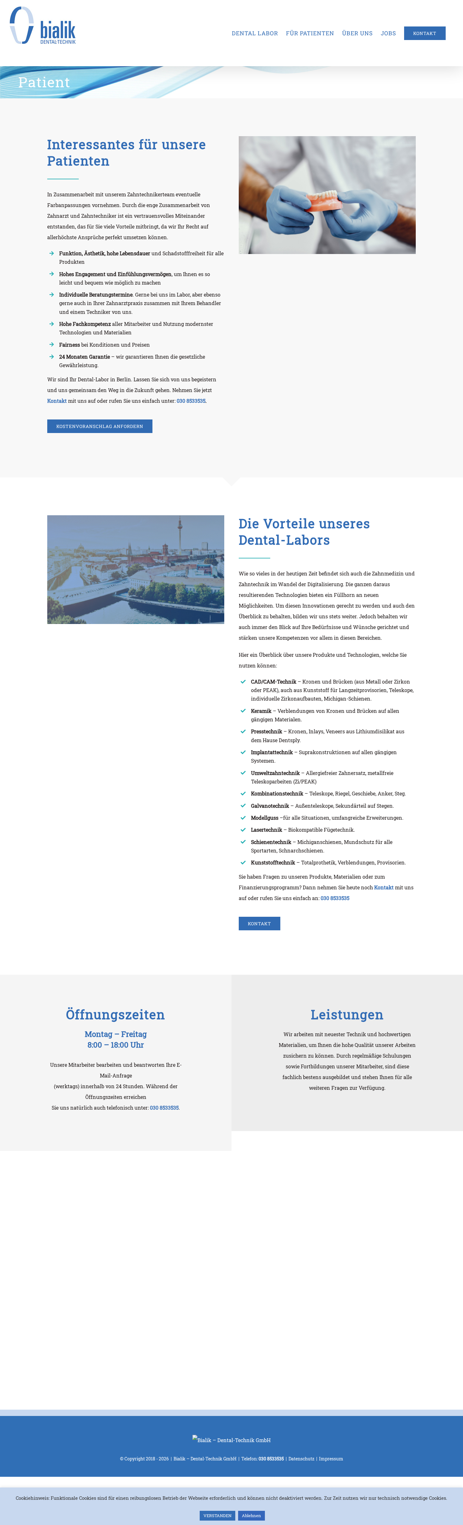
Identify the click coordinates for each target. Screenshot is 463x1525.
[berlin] (135, 517)
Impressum (331, 1459)
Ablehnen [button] (251, 1515)
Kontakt (384, 887)
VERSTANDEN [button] (217, 1515)
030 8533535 (191, 400)
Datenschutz (301, 1459)
